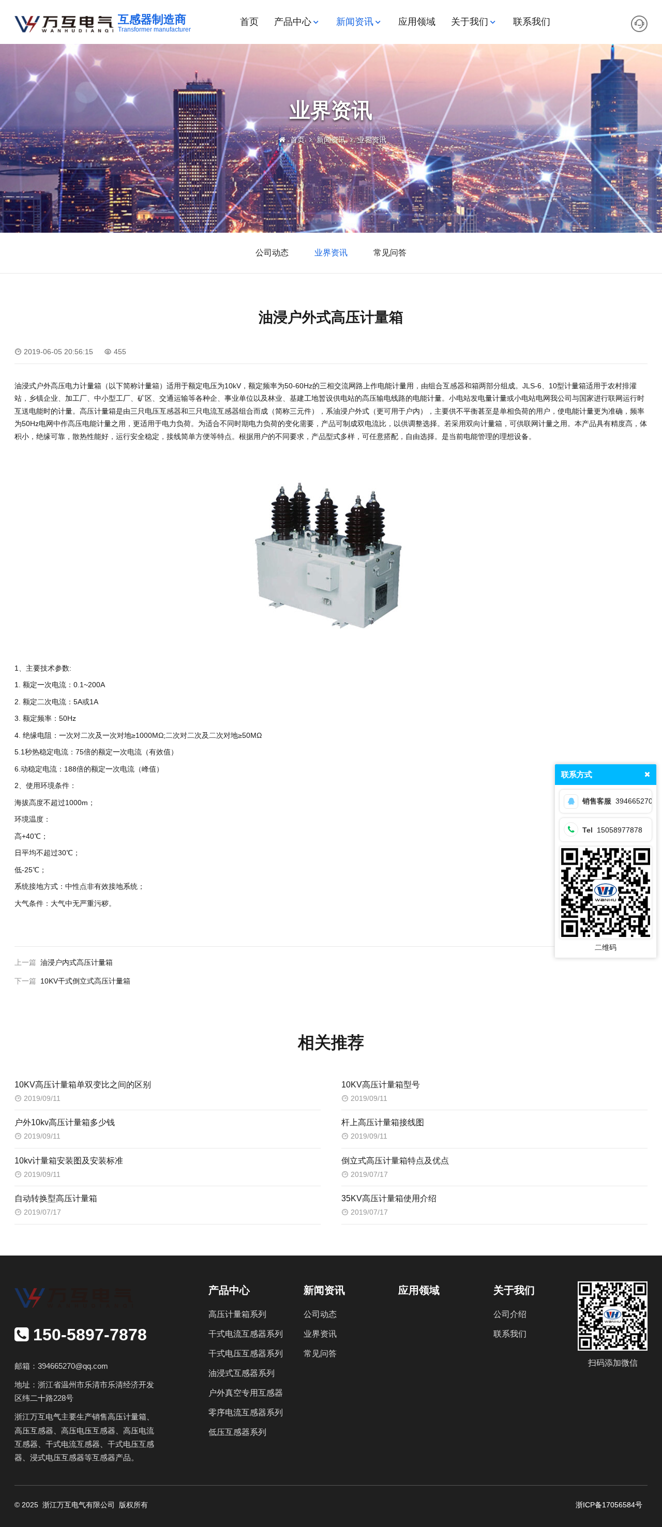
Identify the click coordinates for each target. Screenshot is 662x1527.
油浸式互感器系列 (241, 1373)
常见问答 (390, 252)
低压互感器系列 (237, 1432)
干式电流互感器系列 (245, 1333)
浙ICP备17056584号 (609, 1505)
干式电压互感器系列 (245, 1353)
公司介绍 (509, 1314)
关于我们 (469, 22)
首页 (249, 22)
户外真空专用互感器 (245, 1392)
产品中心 (292, 22)
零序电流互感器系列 (245, 1412)
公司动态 (272, 252)
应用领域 (416, 22)
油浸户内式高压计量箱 (76, 962)
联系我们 (531, 22)
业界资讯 (371, 139)
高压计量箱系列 (237, 1314)
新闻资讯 (354, 22)
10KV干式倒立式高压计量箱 (85, 981)
